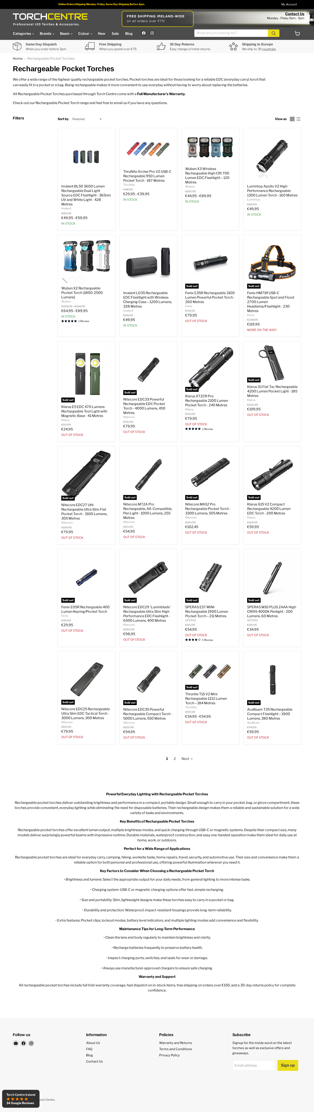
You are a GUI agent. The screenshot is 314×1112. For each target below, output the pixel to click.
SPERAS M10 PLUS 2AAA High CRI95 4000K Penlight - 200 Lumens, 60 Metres (271, 611)
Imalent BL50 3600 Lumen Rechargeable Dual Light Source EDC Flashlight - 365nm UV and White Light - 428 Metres (86, 195)
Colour (84, 34)
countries (269, 49)
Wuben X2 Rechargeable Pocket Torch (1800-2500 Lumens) (82, 292)
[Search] (273, 33)
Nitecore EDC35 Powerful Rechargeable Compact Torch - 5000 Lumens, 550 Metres (147, 713)
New (101, 34)
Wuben (190, 186)
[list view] (298, 119)
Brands (46, 34)
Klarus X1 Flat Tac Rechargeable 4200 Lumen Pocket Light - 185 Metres (272, 391)
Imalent (66, 208)
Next (186, 759)
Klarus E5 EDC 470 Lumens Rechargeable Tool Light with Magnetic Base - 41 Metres (84, 411)
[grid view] (292, 119)
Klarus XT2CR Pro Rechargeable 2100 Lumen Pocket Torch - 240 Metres (206, 400)
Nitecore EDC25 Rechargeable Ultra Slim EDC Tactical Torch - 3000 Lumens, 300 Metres (85, 713)
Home (18, 59)
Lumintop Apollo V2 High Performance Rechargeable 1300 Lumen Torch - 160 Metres (272, 190)
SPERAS (190, 620)
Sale (115, 34)
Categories (22, 34)
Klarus (65, 420)
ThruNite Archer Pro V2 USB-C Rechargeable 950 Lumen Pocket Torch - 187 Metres (147, 176)
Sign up (288, 1065)
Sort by (63, 119)
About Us (93, 1043)
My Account (289, 4)
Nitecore (129, 417)
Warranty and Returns (175, 1043)
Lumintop (253, 199)
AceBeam (253, 722)
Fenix (188, 306)
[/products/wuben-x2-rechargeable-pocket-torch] (86, 256)
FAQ (89, 1049)
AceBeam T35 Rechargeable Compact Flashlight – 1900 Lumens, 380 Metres (269, 713)
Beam (65, 34)
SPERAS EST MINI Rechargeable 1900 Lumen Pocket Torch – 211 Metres (206, 611)
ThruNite (129, 184)
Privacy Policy (169, 1055)
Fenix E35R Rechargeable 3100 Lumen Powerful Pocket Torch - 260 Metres (210, 297)
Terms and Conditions (175, 1049)
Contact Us (294, 14)
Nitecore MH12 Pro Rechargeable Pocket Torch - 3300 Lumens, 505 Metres (208, 508)
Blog (129, 34)
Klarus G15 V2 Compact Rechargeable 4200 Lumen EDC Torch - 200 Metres (269, 508)
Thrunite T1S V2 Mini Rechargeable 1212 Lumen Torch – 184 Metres (206, 698)
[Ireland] (50, 19)
